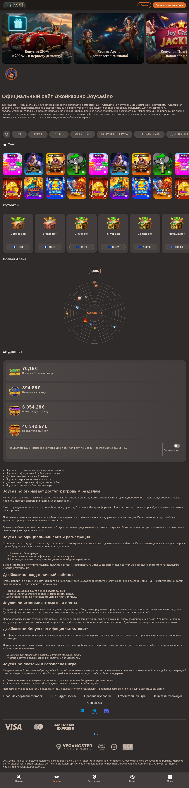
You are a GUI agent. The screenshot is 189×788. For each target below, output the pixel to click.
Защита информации (167, 696)
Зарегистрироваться (169, 5)
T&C (125, 447)
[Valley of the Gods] (33, 188)
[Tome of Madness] (33, 164)
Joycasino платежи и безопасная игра (29, 485)
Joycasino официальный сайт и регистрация (33, 473)
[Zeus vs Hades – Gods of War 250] (76, 188)
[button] (94, 134)
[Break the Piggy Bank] (12, 188)
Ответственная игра (132, 696)
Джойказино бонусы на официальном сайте (33, 482)
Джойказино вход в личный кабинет (27, 476)
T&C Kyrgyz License (63, 696)
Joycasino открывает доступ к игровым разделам (36, 470)
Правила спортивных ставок (22, 696)
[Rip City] (76, 164)
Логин (144, 5)
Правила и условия (97, 696)
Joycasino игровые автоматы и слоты (28, 479)
